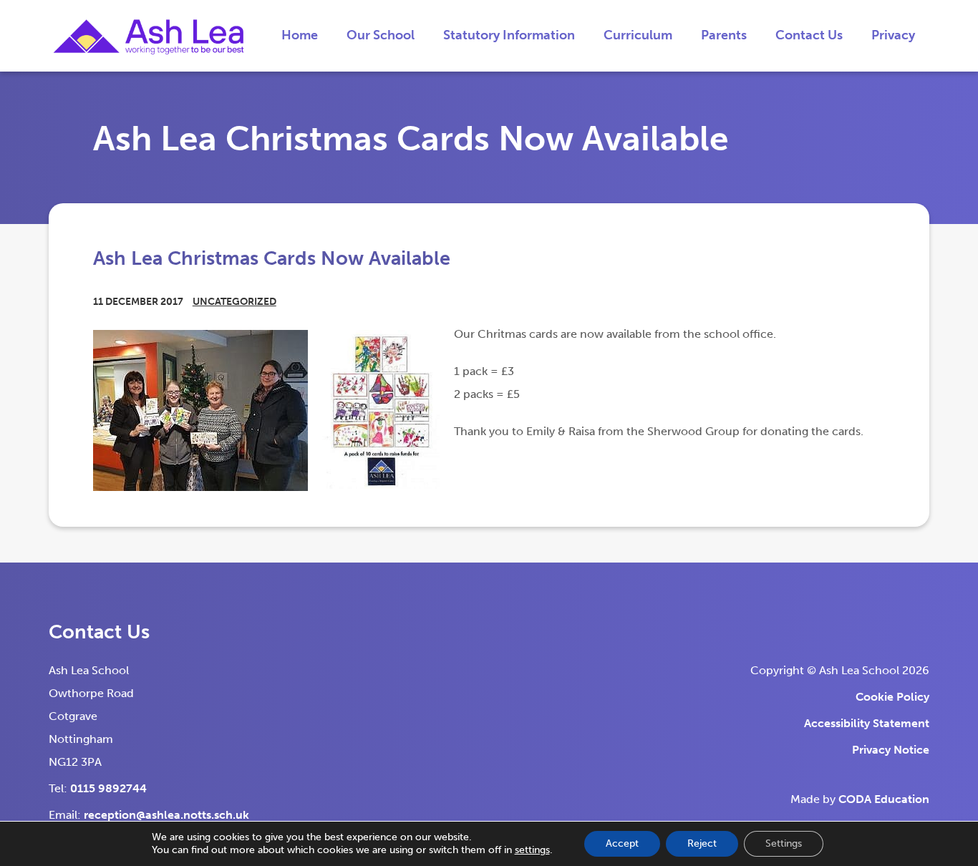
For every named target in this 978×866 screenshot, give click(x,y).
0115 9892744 (108, 788)
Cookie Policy (892, 697)
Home (299, 35)
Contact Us (809, 35)
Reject (702, 843)
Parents (724, 35)
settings (532, 850)
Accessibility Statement (866, 723)
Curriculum (638, 35)
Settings (783, 843)
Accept (622, 843)
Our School (381, 35)
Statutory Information (509, 35)
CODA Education (883, 799)
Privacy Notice (890, 749)
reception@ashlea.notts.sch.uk (166, 815)
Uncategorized (234, 302)
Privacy (893, 35)
